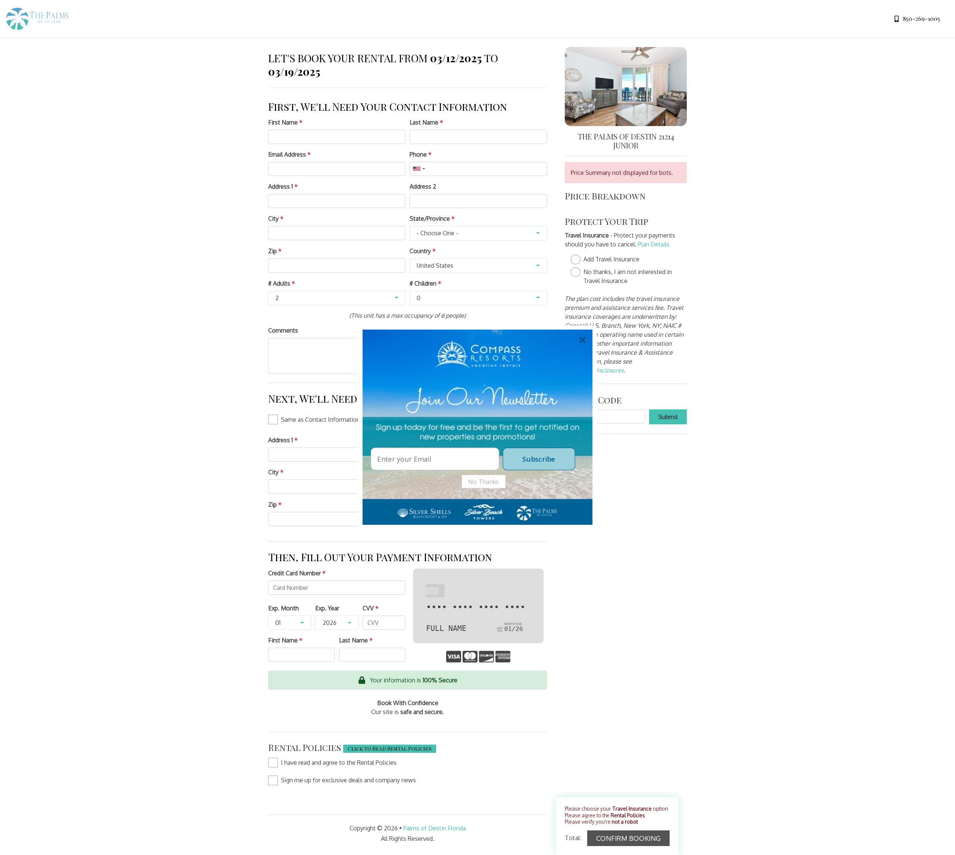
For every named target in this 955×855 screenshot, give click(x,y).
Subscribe (538, 458)
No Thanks (483, 481)
